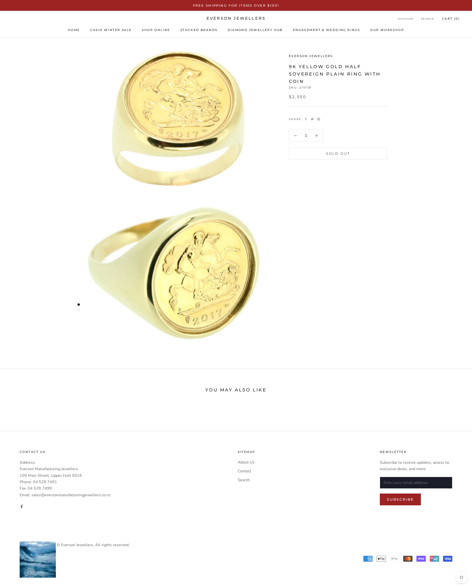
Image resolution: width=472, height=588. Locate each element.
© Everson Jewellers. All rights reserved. (93, 545)
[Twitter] (312, 119)
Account (406, 18)
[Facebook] (305, 119)
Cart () (451, 18)
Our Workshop (387, 30)
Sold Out (338, 153)
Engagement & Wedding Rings (326, 30)
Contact (244, 471)
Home (74, 30)
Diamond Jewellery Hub (255, 30)
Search (427, 18)
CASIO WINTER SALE (111, 30)
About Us (246, 462)
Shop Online (156, 30)
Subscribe (400, 499)
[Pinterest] (318, 119)
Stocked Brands (199, 30)
